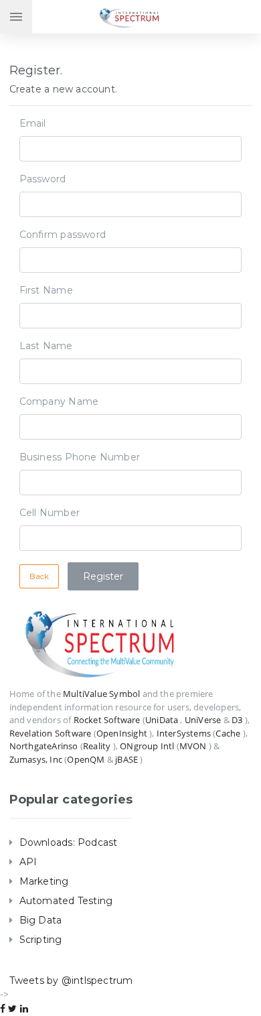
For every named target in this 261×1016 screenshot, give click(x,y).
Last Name (46, 346)
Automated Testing (66, 901)
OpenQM (85, 759)
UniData (161, 720)
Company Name (59, 401)
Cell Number (49, 513)
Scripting (40, 940)
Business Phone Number (79, 457)
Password (42, 179)
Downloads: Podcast (68, 842)
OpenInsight (121, 733)
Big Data (40, 920)
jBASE (126, 759)
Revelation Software (50, 733)
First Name (46, 290)
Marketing (44, 881)
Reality (96, 746)
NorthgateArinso (43, 746)
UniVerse (203, 720)
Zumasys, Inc (35, 759)
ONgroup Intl (147, 746)
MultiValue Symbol (101, 694)
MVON (193, 746)
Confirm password (62, 235)
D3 (237, 720)
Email (32, 123)
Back (39, 576)
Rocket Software (107, 720)
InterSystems (184, 733)
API (28, 862)
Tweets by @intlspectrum (71, 980)
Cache (227, 733)
